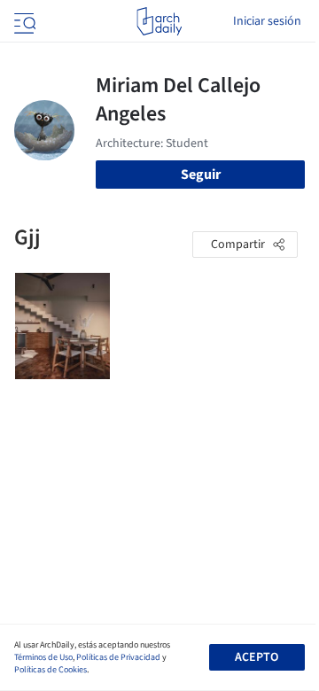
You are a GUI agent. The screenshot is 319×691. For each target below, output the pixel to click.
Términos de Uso (43, 657)
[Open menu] (23, 21)
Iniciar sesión (267, 21)
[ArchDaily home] (159, 21)
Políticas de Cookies (50, 670)
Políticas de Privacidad (118, 657)
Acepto (256, 657)
